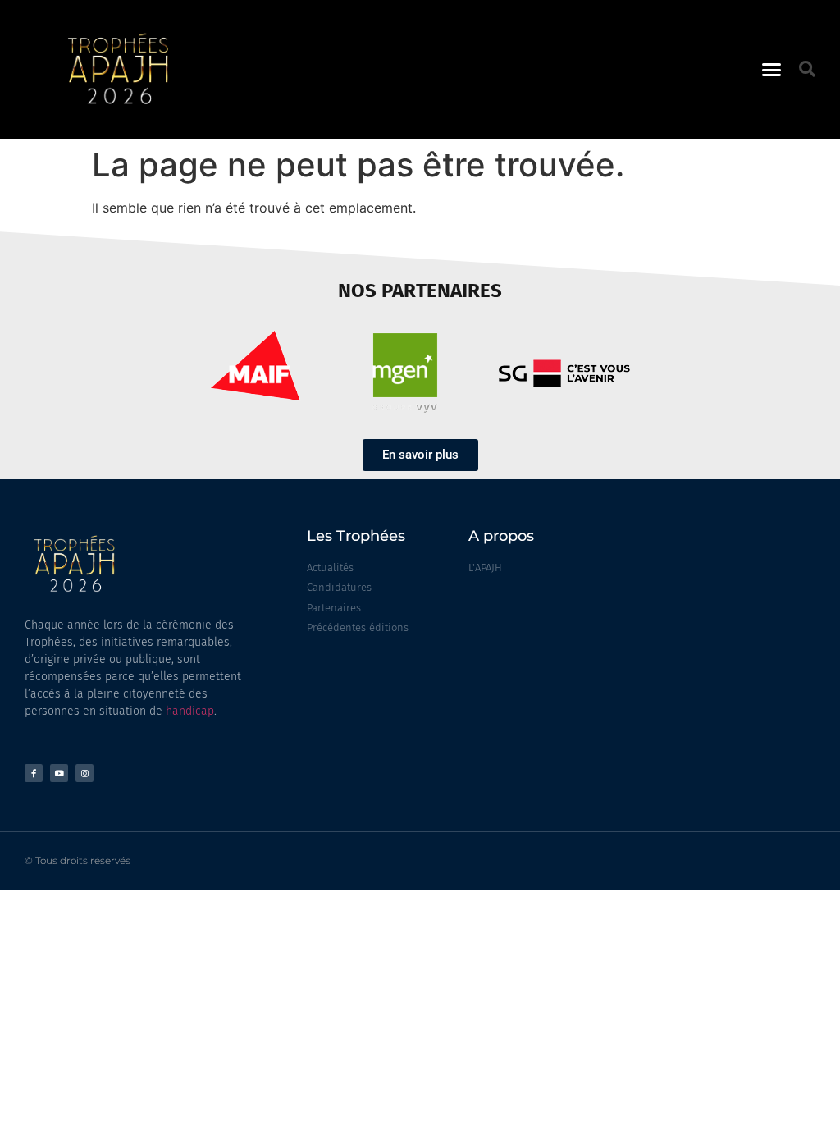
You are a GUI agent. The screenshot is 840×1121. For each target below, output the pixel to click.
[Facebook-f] (34, 773)
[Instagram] (84, 773)
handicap (190, 711)
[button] (772, 69)
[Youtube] (59, 773)
